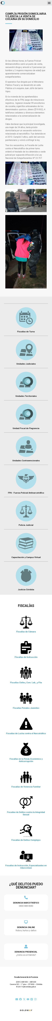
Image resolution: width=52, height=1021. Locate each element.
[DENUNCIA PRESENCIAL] (26, 946)
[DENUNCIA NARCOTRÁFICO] (26, 897)
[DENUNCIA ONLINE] (26, 922)
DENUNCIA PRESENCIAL (26, 952)
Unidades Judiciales (26, 364)
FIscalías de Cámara (26, 631)
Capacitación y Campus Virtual (26, 557)
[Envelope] (16, 999)
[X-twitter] (24, 999)
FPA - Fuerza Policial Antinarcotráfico (26, 493)
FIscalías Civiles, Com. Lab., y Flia (26, 682)
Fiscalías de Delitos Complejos (26, 840)
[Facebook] (20, 999)
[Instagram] (35, 999)
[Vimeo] (31, 999)
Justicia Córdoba (26, 589)
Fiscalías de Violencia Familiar (26, 787)
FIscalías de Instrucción (26, 657)
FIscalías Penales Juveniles (26, 708)
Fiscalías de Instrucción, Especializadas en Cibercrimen (26, 866)
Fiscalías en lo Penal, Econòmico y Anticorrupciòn (26, 760)
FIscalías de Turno (26, 331)
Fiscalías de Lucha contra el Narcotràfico (26, 733)
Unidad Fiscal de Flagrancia (26, 428)
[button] (49, 3)
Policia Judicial (26, 525)
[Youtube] (28, 999)
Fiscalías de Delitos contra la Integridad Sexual (26, 813)
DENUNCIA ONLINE (26, 927)
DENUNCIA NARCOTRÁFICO (26, 903)
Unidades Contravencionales (26, 460)
